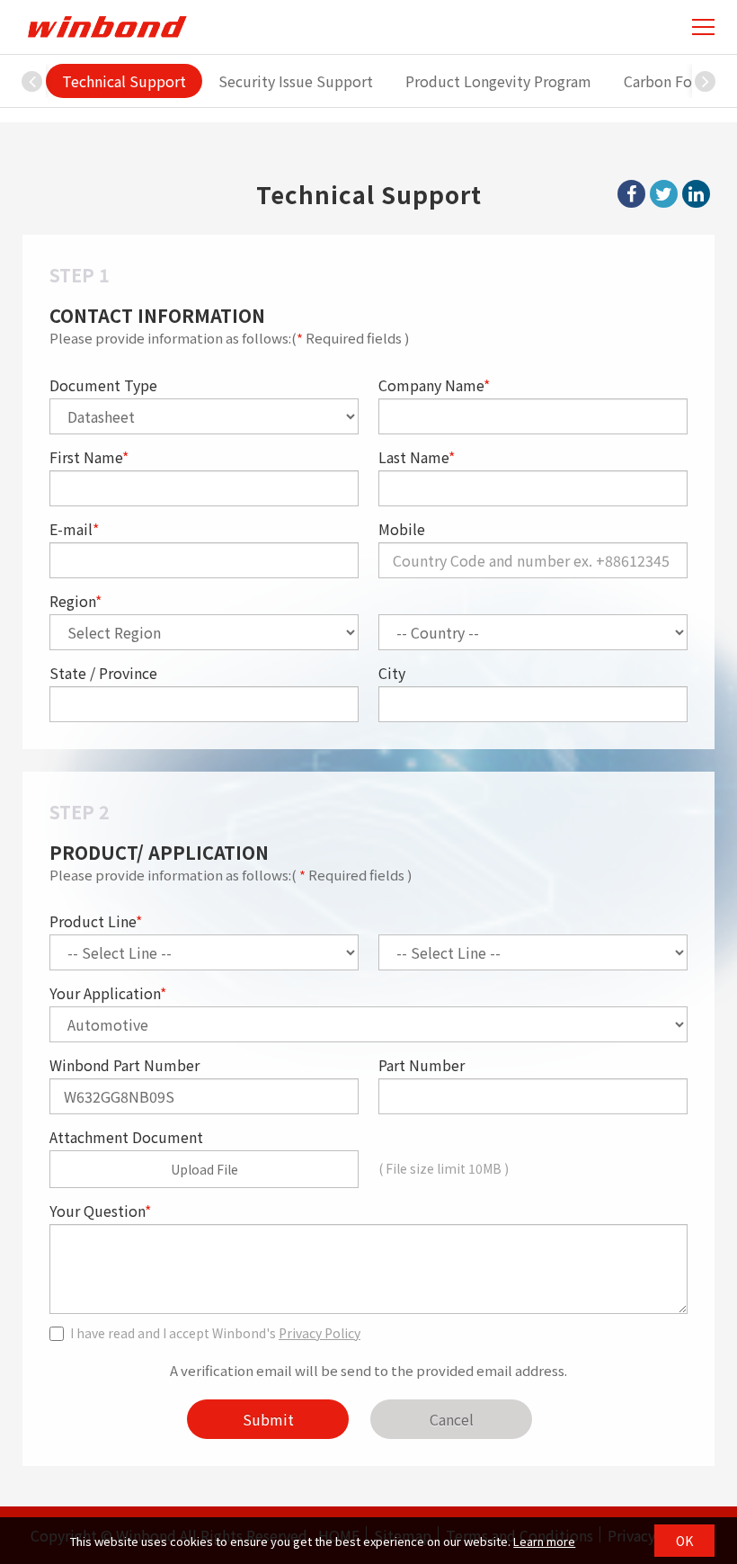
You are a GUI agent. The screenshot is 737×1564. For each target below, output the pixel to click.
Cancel (452, 1419)
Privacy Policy (319, 1333)
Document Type (103, 385)
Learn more (544, 1541)
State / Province (103, 673)
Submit (268, 1419)
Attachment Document (126, 1137)
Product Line (95, 921)
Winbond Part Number (124, 1065)
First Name (89, 457)
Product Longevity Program (498, 81)
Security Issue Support (295, 81)
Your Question (100, 1211)
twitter (664, 194)
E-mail (74, 529)
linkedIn (696, 194)
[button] (705, 81)
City (391, 673)
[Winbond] (107, 26)
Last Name (416, 457)
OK (684, 1541)
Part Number (421, 1065)
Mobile (401, 529)
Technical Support (124, 81)
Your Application (107, 993)
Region (75, 601)
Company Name (434, 385)
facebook (631, 194)
